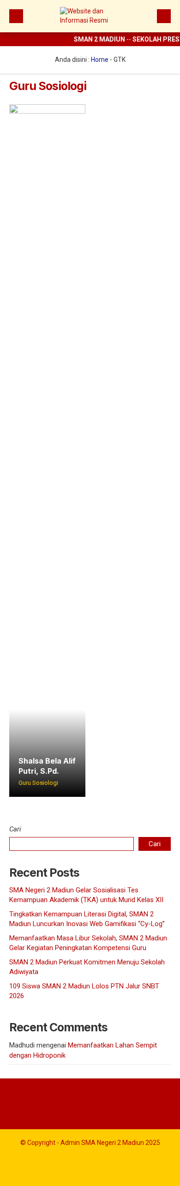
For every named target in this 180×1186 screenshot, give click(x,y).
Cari (15, 829)
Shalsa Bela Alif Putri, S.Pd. (47, 766)
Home (99, 59)
